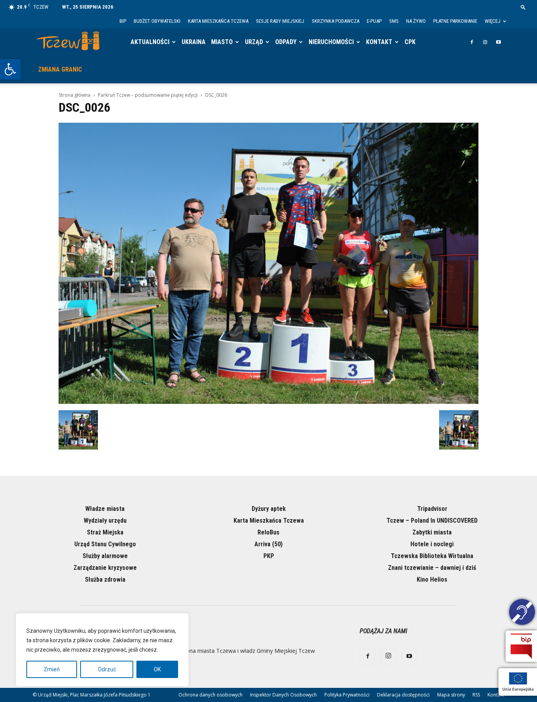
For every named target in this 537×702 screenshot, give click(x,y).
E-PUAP (374, 21)
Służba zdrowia (105, 579)
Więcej (492, 21)
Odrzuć (107, 669)
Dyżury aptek (269, 508)
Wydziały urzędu (105, 520)
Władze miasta (105, 508)
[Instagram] (485, 42)
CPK (410, 42)
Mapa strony (451, 694)
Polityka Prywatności (347, 694)
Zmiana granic (60, 69)
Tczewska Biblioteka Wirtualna (432, 556)
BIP (123, 21)
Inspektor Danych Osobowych (283, 694)
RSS (476, 694)
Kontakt (379, 42)
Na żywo (416, 21)
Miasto (222, 42)
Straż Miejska (105, 532)
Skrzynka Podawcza (335, 21)
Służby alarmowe (105, 556)
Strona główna (74, 95)
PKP (268, 556)
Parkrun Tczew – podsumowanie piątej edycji (148, 95)
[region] (102, 649)
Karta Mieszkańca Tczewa (218, 21)
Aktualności (150, 42)
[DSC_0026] (268, 402)
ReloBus (268, 532)
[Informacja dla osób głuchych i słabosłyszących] (522, 613)
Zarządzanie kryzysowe (105, 567)
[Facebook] (472, 42)
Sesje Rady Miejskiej (280, 21)
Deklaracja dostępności (403, 694)
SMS (394, 21)
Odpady (285, 42)
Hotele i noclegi (432, 544)
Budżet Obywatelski (157, 21)
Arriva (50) (268, 544)
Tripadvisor (432, 508)
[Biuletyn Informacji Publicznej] (521, 646)
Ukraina (194, 42)
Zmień (52, 669)
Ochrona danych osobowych (210, 694)
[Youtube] (498, 42)
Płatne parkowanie (455, 21)
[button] (10, 69)
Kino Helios (432, 579)
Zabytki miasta (432, 532)
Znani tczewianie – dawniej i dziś (432, 567)
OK (157, 669)
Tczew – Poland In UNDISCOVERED (432, 520)
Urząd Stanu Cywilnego (105, 544)
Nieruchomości (331, 42)
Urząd (254, 42)
